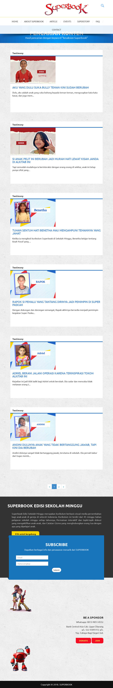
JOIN (97, 640)
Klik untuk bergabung (25, 534)
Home (15, 21)
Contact (56, 29)
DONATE (83, 640)
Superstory (83, 21)
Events (67, 21)
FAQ (98, 21)
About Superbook (34, 21)
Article (53, 21)
